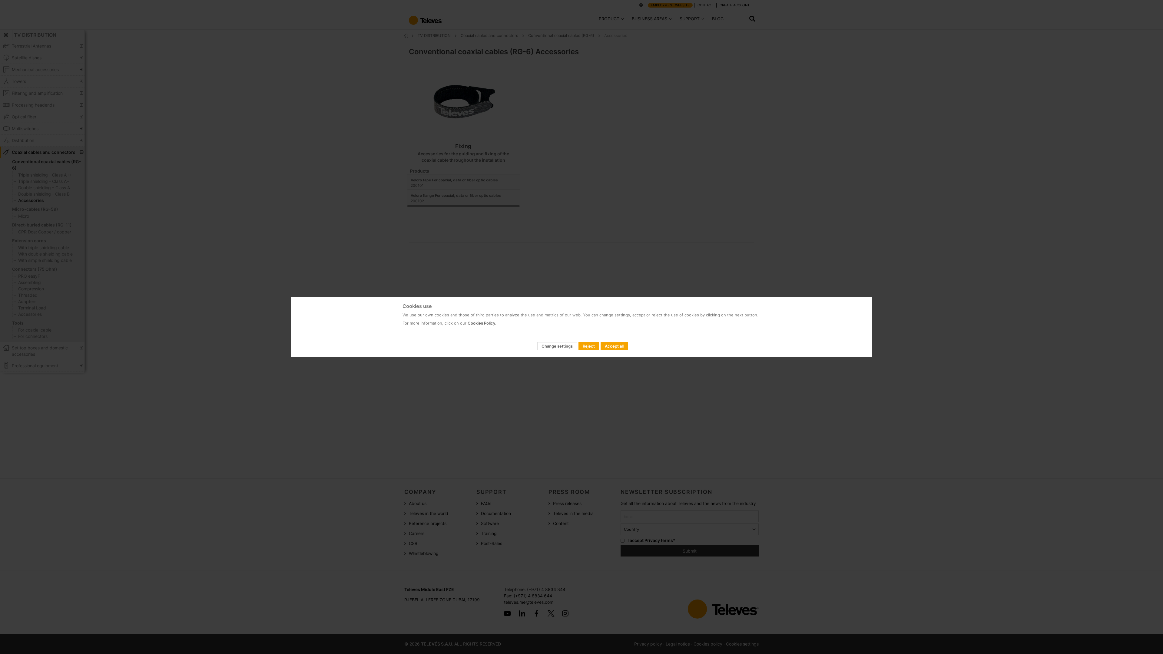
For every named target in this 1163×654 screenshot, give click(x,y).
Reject (589, 346)
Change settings (557, 346)
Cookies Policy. (482, 323)
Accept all (614, 346)
